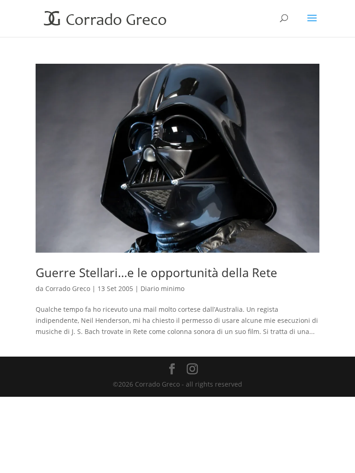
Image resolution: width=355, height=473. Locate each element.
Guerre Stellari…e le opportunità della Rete (156, 272)
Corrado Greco (67, 288)
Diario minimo (162, 288)
